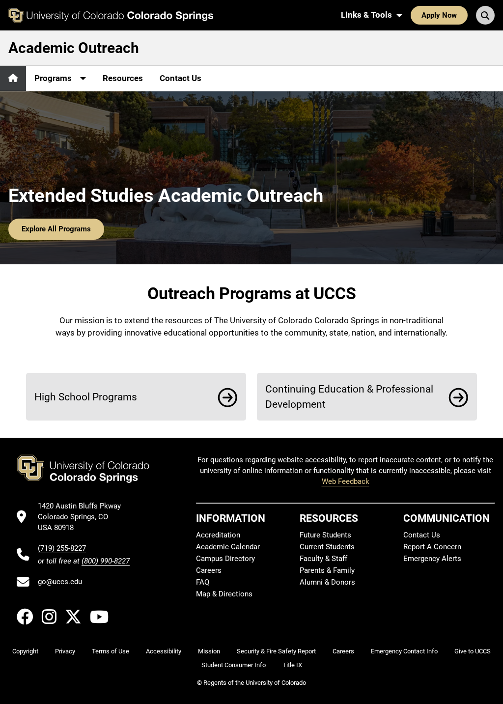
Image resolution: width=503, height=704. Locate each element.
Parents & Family (327, 570)
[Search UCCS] (485, 15)
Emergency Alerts (432, 558)
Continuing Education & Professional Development (349, 397)
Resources (123, 78)
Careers (209, 570)
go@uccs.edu (60, 581)
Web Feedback (345, 481)
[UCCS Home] (110, 15)
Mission (209, 651)
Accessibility (163, 651)
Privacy (65, 651)
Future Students (325, 535)
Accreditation (218, 535)
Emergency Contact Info (404, 651)
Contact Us (180, 78)
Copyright (25, 651)
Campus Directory (225, 558)
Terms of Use (110, 651)
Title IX (292, 665)
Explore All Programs (56, 229)
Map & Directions (224, 594)
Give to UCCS (472, 651)
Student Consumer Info (233, 665)
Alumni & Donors (327, 582)
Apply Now (439, 15)
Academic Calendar (228, 546)
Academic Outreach (73, 47)
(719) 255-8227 (62, 548)
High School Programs (85, 397)
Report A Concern (432, 546)
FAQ (202, 582)
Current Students (327, 546)
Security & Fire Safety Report (276, 651)
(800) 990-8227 (106, 561)
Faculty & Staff (323, 558)
